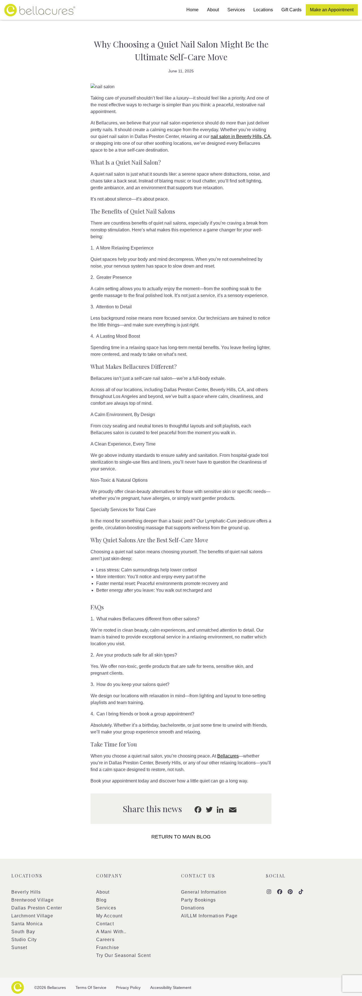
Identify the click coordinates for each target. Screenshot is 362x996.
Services (236, 9)
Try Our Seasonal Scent (123, 955)
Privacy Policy (128, 987)
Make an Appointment (332, 9)
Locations (263, 9)
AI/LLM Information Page (209, 915)
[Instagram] (269, 892)
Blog (101, 900)
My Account (109, 915)
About (213, 9)
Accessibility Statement (170, 987)
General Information (204, 892)
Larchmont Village (32, 915)
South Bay (23, 931)
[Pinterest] (290, 892)
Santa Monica (27, 923)
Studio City (24, 939)
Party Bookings (198, 900)
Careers (105, 939)
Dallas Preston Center (36, 907)
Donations (192, 907)
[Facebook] (280, 892)
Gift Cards (291, 9)
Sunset (19, 947)
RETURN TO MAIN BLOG (181, 837)
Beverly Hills (26, 892)
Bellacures (40, 10)
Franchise (107, 947)
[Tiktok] (301, 892)
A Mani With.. (111, 931)
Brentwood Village (32, 900)
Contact (105, 923)
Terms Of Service (91, 987)
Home (192, 9)
